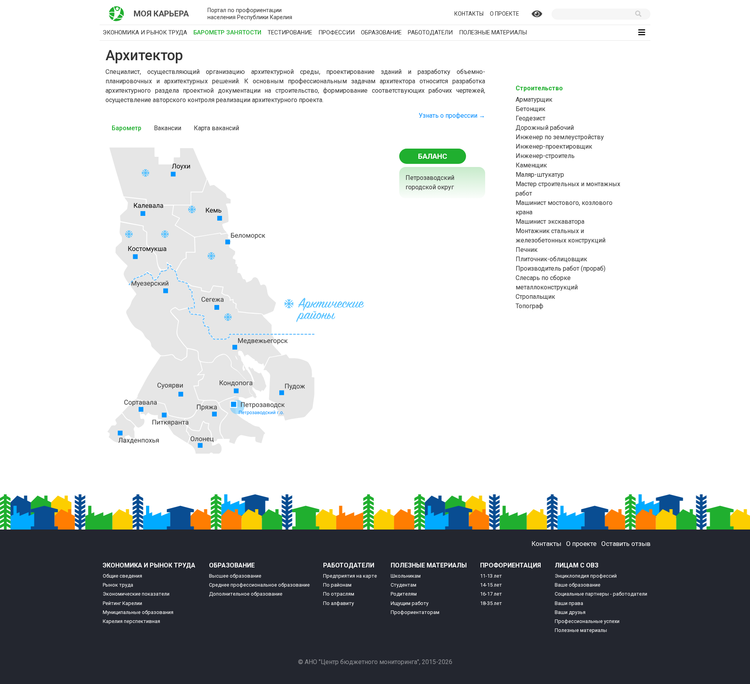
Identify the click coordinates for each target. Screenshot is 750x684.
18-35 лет (491, 603)
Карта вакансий (216, 128)
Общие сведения (122, 576)
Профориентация (510, 565)
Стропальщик (535, 296)
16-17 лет (491, 594)
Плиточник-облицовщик (551, 259)
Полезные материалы (493, 32)
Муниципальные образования (138, 612)
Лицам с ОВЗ (576, 565)
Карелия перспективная (131, 621)
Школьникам (406, 576)
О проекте (504, 14)
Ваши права (569, 603)
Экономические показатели (136, 594)
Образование (381, 32)
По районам (337, 585)
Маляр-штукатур (540, 174)
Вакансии (167, 128)
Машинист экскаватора (550, 221)
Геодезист (530, 118)
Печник (527, 249)
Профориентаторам (415, 612)
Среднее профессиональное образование (259, 585)
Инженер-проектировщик (554, 146)
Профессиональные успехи (587, 621)
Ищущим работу (410, 603)
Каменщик (531, 165)
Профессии (336, 32)
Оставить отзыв (625, 544)
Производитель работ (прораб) (560, 268)
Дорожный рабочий (545, 127)
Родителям (404, 594)
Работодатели (430, 32)
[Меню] (641, 32)
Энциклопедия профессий (586, 576)
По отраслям (338, 594)
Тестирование (290, 32)
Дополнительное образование (245, 594)
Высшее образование (235, 576)
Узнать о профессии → (452, 115)
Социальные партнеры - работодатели (601, 594)
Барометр (126, 128)
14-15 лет (491, 585)
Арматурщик (534, 99)
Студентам (403, 585)
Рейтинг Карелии (122, 603)
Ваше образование (577, 585)
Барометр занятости (228, 32)
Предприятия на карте (350, 576)
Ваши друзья (570, 612)
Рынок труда (118, 585)
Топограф (529, 306)
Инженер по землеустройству (560, 137)
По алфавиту (338, 603)
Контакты (469, 14)
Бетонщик (530, 109)
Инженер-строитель (545, 156)
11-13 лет (491, 576)
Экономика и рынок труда (145, 32)
